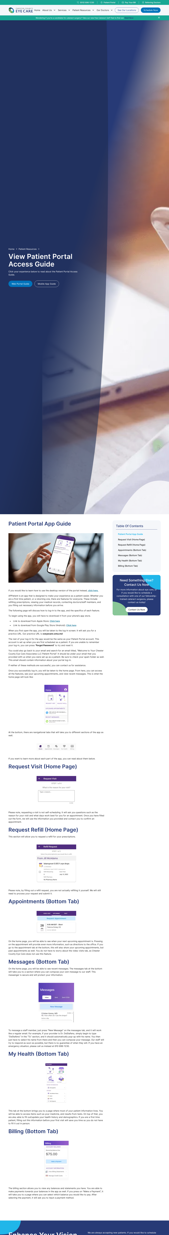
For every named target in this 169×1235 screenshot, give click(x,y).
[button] (49, 10)
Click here (55, 621)
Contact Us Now (136, 609)
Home (37, 10)
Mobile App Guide (47, 283)
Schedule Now (151, 10)
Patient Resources (81, 10)
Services (62, 10)
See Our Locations (127, 10)
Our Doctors (103, 10)
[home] (20, 10)
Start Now (129, 18)
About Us (47, 10)
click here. (93, 590)
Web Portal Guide (20, 283)
